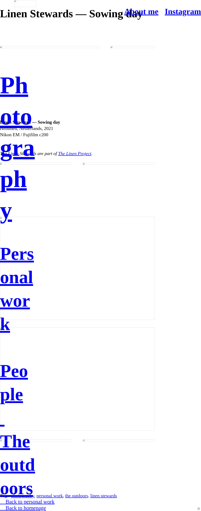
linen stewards (103, 495)
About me (141, 11)
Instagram (183, 11)
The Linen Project (74, 153)
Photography (17, 148)
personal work (49, 495)
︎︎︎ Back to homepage (23, 508)
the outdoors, (77, 495)
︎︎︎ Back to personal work (27, 502)
